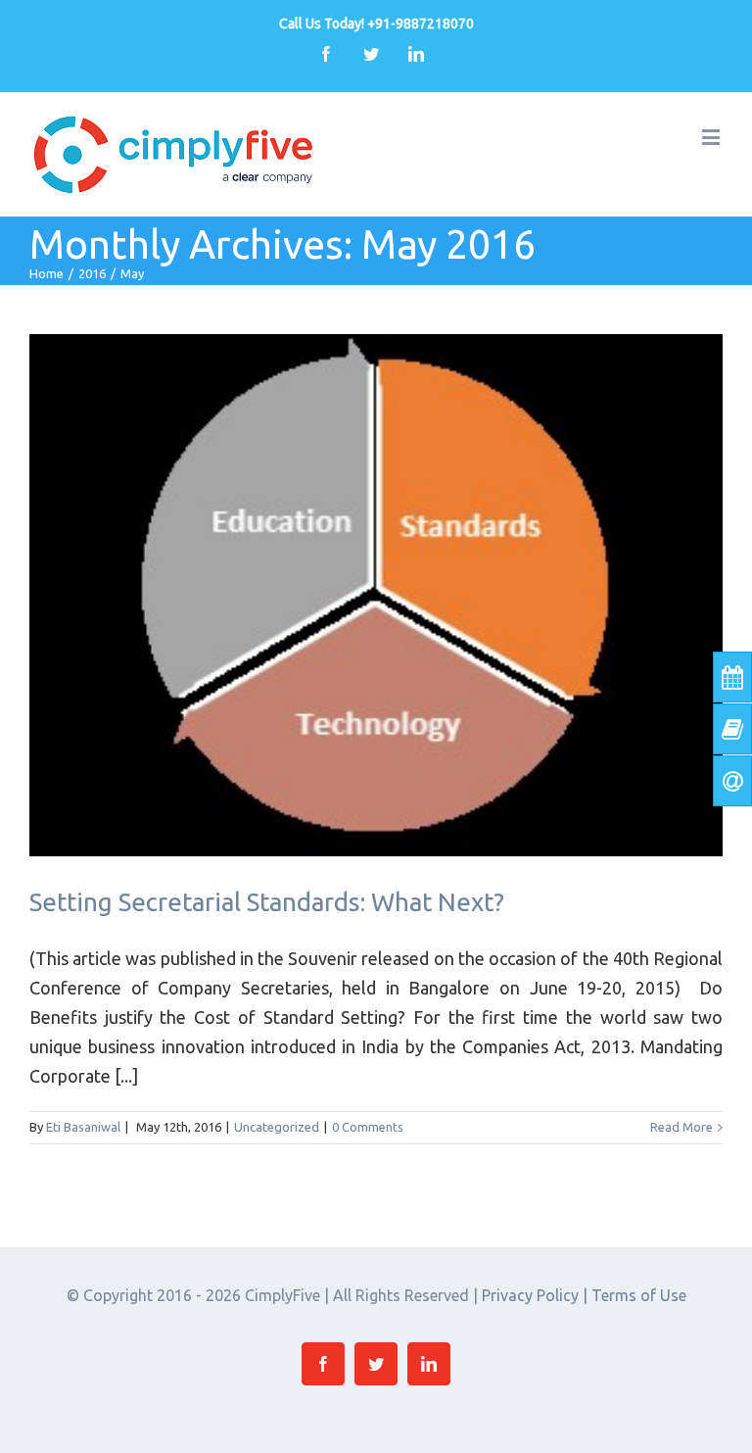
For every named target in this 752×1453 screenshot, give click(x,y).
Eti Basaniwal (83, 1127)
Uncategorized (276, 1127)
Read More (681, 1127)
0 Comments (367, 1127)
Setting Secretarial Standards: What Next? (266, 902)
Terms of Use (638, 1295)
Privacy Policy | (536, 1295)
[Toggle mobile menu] (712, 136)
